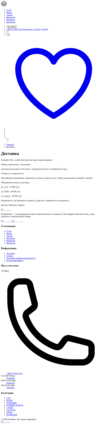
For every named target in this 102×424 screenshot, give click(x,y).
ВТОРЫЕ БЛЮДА (14, 405)
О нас (9, 10)
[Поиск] (7, 32)
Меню (9, 12)
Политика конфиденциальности (20, 258)
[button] (53, 130)
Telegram (10, 388)
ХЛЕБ (9, 412)
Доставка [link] (10, 147)
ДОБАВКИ (11, 403)
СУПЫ (9, 407)
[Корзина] (7, 34)
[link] (10, 144)
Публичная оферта (14, 260)
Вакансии (10, 17)
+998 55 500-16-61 (14, 373)
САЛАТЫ (10, 410)
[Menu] (7, 139)
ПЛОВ (9, 400)
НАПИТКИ (11, 415)
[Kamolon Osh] (4, 6)
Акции (9, 15)
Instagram (10, 383)
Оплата (9, 256)
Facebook (10, 378)
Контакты (10, 22)
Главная (10, 144)
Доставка (10, 253)
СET (8, 398)
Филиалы (10, 20)
